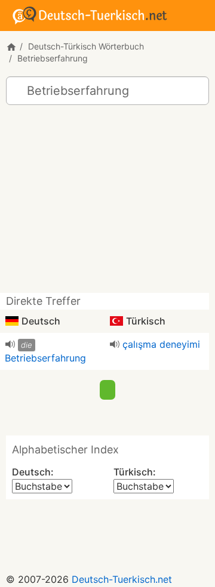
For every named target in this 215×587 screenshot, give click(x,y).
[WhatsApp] (107, 388)
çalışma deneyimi (161, 344)
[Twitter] (136, 387)
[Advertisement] (107, 203)
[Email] (166, 387)
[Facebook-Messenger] (79, 387)
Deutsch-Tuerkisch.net (122, 579)
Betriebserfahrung (45, 358)
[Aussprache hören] (10, 344)
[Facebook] (49, 387)
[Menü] (200, 14)
